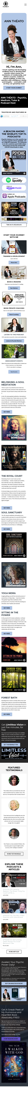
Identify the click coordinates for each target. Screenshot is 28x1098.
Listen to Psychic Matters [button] (14, 341)
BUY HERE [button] (7, 412)
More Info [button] (14, 262)
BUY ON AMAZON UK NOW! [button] (14, 983)
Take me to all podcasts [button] (14, 224)
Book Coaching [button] (14, 314)
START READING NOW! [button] (11, 1039)
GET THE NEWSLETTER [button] (11, 744)
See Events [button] (14, 372)
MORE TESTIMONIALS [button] (14, 854)
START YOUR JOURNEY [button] (14, 88)
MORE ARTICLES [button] (14, 951)
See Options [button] (14, 288)
